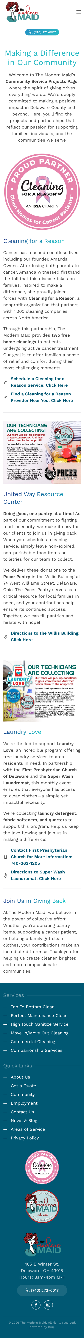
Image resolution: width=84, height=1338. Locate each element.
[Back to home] (22, 12)
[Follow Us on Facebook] (35, 1305)
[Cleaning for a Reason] (42, 1166)
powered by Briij (42, 1327)
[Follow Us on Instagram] (48, 1305)
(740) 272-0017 (45, 32)
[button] (78, 12)
